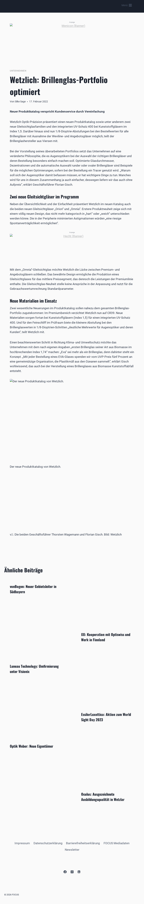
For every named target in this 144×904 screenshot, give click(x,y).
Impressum (22, 843)
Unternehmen (18, 71)
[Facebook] (65, 872)
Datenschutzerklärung (48, 843)
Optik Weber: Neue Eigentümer (31, 746)
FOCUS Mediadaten (116, 843)
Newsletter (72, 849)
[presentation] (108, 602)
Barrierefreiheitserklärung (83, 843)
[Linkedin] (79, 872)
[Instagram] (72, 872)
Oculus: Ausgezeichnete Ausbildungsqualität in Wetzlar (103, 796)
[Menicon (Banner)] (72, 40)
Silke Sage (20, 101)
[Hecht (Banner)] (72, 245)
